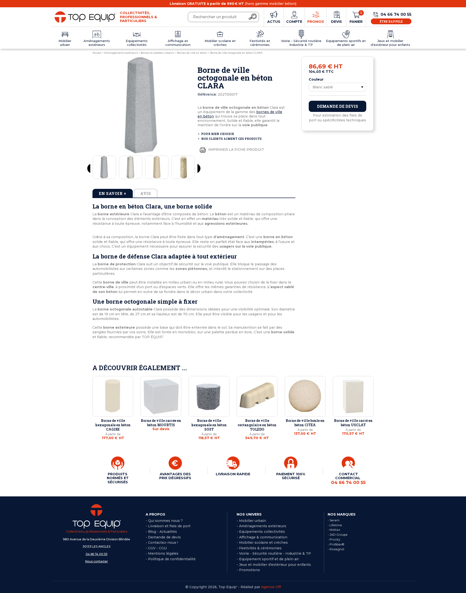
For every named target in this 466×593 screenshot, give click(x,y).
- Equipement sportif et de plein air (268, 559)
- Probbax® (336, 544)
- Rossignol (336, 549)
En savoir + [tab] (112, 193)
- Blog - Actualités (161, 531)
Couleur (316, 79)
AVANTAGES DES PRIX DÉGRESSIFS (175, 476)
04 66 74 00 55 (97, 554)
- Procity (334, 539)
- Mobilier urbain (251, 520)
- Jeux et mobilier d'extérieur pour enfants (274, 564)
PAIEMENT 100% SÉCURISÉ (290, 476)
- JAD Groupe (338, 534)
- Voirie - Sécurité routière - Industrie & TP (274, 553)
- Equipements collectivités (261, 531)
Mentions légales (163, 553)
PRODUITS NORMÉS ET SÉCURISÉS (118, 478)
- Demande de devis (163, 537)
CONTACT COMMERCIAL (348, 478)
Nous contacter (96, 561)
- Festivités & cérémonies (259, 548)
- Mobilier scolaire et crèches (262, 542)
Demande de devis (337, 106)
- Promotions (248, 570)
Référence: (207, 94)
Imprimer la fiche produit (235, 149)
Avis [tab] (145, 193)
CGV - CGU (157, 548)
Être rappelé (391, 21)
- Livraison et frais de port (168, 526)
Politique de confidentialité (172, 559)
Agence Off (271, 587)
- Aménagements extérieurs (261, 526)
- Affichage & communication (262, 537)
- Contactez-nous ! (162, 542)
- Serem (334, 520)
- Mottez (334, 530)
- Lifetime (335, 525)
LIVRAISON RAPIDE (233, 474)
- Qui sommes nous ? (164, 520)
